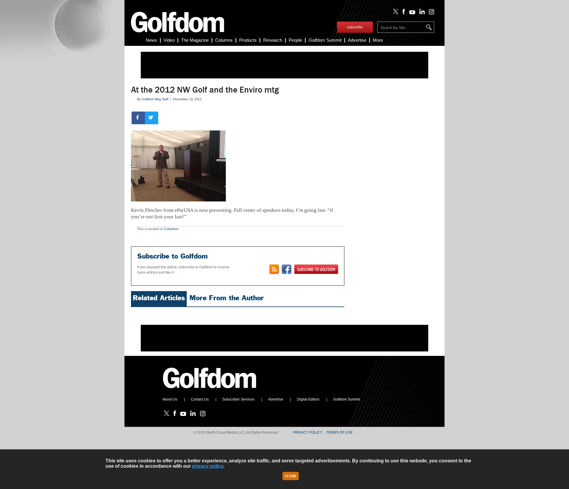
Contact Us (200, 399)
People (295, 40)
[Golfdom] (209, 391)
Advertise (357, 40)
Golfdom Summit (346, 399)
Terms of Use (339, 432)
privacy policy (207, 466)
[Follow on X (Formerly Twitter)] (394, 13)
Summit (325, 40)
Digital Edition (308, 399)
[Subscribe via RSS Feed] (274, 269)
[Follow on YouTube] (411, 13)
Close (290, 476)
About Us (169, 399)
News (151, 40)
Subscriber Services (238, 399)
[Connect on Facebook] (286, 269)
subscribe (355, 27)
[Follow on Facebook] (402, 13)
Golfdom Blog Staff (155, 99)
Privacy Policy (307, 432)
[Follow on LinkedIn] (421, 13)
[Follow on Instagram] (430, 13)
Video (169, 40)
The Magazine (195, 40)
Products (248, 40)
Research (272, 40)
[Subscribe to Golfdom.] (316, 269)
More (378, 40)
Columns (224, 40)
